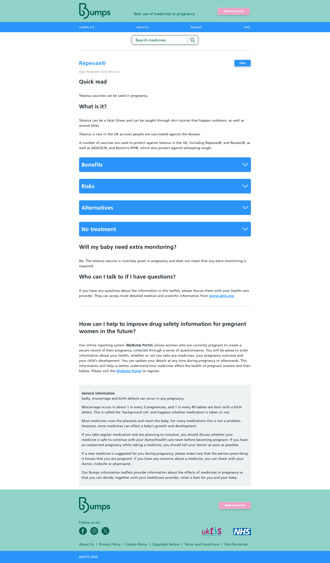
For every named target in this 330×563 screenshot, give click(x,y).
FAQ (247, 27)
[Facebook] (83, 531)
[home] (94, 11)
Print (243, 63)
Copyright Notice (165, 544)
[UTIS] (211, 532)
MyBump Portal (234, 11)
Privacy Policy (109, 544)
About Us (142, 27)
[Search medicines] (192, 40)
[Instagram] (94, 531)
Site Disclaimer (236, 544)
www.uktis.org (221, 296)
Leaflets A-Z (86, 27)
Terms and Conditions (201, 544)
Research (196, 27)
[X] (105, 531)
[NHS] (242, 532)
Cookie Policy (136, 544)
